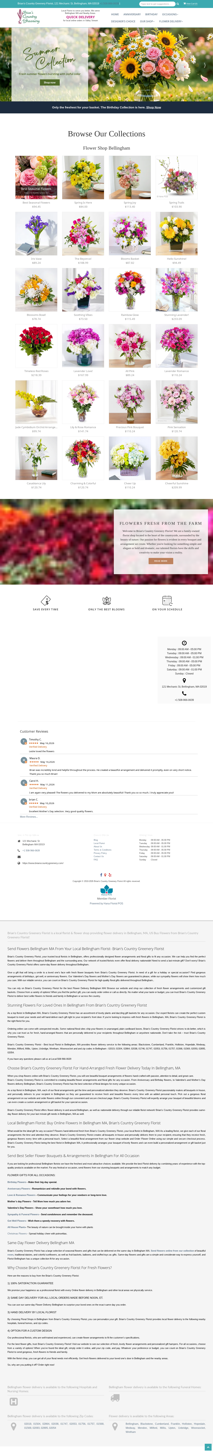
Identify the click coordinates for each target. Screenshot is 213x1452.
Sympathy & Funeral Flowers (23, 1220)
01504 (36, 1429)
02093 (36, 1433)
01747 (64, 1429)
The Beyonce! (83, 264)
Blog (96, 845)
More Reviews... (29, 822)
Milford (153, 1433)
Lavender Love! (83, 376)
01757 (90, 1429)
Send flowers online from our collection (172, 1256)
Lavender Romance (177, 376)
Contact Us (99, 862)
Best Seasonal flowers (36, 208)
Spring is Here (83, 208)
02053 (73, 1429)
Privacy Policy (100, 858)
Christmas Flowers (17, 1239)
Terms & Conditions (102, 855)
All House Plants (16, 1232)
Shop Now (153, 112)
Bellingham (132, 1429)
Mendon (142, 1433)
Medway (130, 1433)
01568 (100, 1429)
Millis (163, 1433)
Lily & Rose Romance (83, 433)
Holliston (187, 1429)
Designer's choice (123, 21)
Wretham (131, 1437)
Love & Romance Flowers (21, 1200)
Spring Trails (176, 208)
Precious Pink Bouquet (130, 433)
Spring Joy (130, 208)
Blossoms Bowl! (36, 320)
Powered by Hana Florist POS (106, 909)
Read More (161, 566)
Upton (172, 1433)
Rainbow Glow (130, 320)
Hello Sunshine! (176, 264)
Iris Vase (36, 264)
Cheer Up (130, 489)
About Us (98, 852)
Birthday (151, 14)
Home (115, 14)
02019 (27, 1429)
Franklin (175, 1429)
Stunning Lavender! (176, 320)
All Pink (130, 376)
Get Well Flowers (16, 1226)
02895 (44, 1433)
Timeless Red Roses (36, 376)
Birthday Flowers (16, 1188)
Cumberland (162, 1429)
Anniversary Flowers (18, 1194)
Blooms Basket (130, 264)
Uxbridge (183, 1433)
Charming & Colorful (83, 489)
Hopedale (199, 1429)
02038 (54, 1429)
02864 (45, 1429)
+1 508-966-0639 (109, 3)
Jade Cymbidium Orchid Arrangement (36, 433)
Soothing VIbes (83, 320)
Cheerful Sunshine (176, 489)
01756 (81, 1429)
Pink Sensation (177, 433)
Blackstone (146, 1429)
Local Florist (99, 849)
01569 (27, 1433)
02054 (52, 1433)
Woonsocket (198, 1433)
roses (10, 1260)
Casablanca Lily (36, 489)
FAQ (96, 865)
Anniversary (132, 14)
